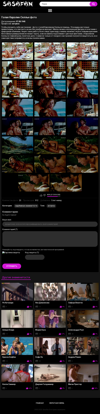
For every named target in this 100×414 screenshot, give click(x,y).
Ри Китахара (7, 303)
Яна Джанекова (42, 303)
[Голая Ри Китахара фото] (17, 291)
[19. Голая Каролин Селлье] (17, 164)
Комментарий (8, 229)
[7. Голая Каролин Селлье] (17, 89)
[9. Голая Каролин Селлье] (82, 89)
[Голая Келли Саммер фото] (17, 373)
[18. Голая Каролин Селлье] (82, 145)
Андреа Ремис (74, 357)
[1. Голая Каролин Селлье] (17, 51)
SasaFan (46, 409)
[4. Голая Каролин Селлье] (17, 70)
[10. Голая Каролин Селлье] (17, 107)
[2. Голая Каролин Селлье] (49, 51)
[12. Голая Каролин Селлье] (82, 107)
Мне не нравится (44, 195)
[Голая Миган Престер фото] (83, 373)
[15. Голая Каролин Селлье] (82, 126)
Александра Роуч (76, 330)
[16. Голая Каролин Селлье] (17, 145)
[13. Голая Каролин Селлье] (17, 126)
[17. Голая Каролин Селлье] (49, 145)
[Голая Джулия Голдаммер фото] (50, 373)
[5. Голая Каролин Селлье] (49, 70)
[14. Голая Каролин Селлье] (49, 126)
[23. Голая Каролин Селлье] (66, 183)
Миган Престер (75, 384)
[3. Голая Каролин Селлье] (82, 51)
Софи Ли (39, 357)
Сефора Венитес (75, 303)
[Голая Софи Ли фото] (50, 346)
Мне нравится (41, 195)
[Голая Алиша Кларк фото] (17, 319)
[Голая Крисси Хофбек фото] (17, 346)
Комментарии (10, 211)
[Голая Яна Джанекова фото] (50, 291)
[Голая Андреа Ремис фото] (83, 346)
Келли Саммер (8, 384)
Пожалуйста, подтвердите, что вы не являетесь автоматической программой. (33, 250)
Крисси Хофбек (9, 357)
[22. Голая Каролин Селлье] (33, 183)
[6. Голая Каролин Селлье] (82, 70)
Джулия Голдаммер (44, 384)
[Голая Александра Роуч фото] (83, 319)
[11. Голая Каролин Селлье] (49, 107)
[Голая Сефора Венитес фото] (83, 291)
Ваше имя (6, 220)
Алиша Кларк (8, 330)
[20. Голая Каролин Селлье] (49, 164)
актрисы (51, 206)
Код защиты (30, 252)
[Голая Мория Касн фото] (50, 319)
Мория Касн (40, 330)
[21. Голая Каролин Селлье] (82, 164)
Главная (39, 403)
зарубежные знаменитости (26, 206)
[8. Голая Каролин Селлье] (49, 89)
